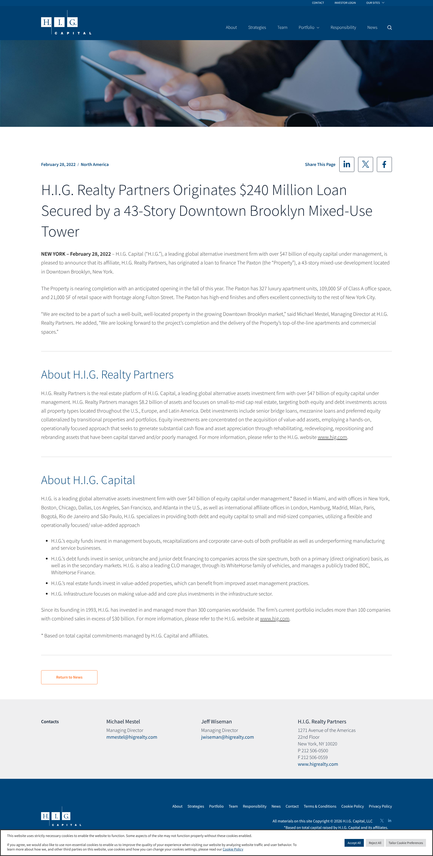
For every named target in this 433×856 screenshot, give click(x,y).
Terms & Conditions (320, 806)
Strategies (195, 806)
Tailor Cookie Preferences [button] (406, 843)
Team (233, 806)
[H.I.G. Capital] (66, 22)
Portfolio (216, 806)
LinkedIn (346, 164)
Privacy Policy (380, 806)
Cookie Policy (352, 806)
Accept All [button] (354, 843)
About (177, 806)
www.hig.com (332, 437)
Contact (292, 806)
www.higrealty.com (318, 764)
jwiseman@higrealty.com (227, 737)
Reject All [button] (375, 843)
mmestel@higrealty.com (131, 737)
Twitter (365, 164)
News (276, 806)
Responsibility (254, 806)
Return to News (69, 677)
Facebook (384, 164)
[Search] (389, 27)
